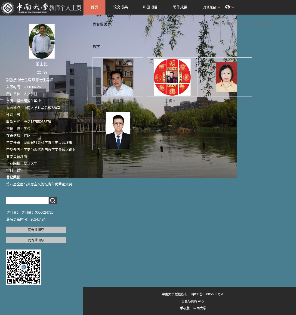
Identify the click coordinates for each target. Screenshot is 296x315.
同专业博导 (36, 230)
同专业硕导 (36, 240)
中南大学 (199, 308)
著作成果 (180, 7)
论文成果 (120, 7)
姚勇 (118, 154)
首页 (94, 7)
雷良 (172, 101)
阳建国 (118, 101)
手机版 (185, 308)
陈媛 (226, 101)
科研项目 (150, 7)
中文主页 (248, 24)
